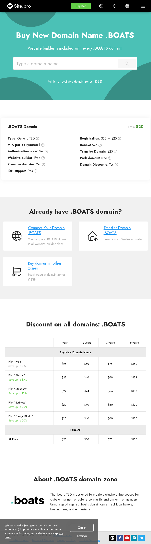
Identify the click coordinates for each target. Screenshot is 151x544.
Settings (82, 536)
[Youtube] (127, 538)
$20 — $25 (109, 138)
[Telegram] (141, 538)
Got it (82, 527)
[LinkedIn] (134, 538)
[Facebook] (120, 538)
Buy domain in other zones (44, 266)
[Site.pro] (112, 538)
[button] (81, 6)
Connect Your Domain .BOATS (46, 230)
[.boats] (27, 500)
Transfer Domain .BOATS (117, 230)
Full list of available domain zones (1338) (75, 81)
